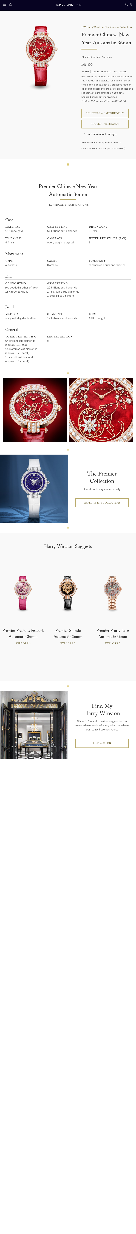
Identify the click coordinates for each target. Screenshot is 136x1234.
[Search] (126, 5)
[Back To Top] (129, 1227)
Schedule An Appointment (105, 113)
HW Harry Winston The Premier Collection (106, 27)
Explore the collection (102, 502)
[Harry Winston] (68, 6)
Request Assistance (105, 123)
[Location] (131, 5)
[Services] (11, 5)
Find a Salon (102, 743)
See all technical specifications (99, 142)
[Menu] (5, 5)
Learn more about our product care (102, 148)
